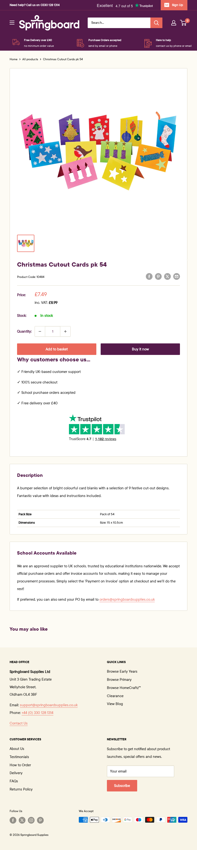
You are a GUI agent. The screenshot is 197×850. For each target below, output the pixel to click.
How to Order (20, 765)
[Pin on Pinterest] (158, 276)
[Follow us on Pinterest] (40, 820)
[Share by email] (176, 276)
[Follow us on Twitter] (22, 820)
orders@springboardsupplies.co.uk (127, 599)
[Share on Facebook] (149, 276)
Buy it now (140, 349)
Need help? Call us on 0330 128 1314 (35, 5)
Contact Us (19, 723)
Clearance (115, 696)
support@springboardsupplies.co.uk (49, 705)
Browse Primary (119, 679)
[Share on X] (167, 276)
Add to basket (57, 349)
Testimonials (19, 757)
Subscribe (122, 786)
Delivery (16, 773)
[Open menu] (12, 22)
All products (30, 59)
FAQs (14, 781)
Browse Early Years (122, 671)
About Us (17, 749)
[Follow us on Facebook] (13, 820)
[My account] (173, 22)
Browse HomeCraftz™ (124, 688)
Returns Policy (21, 789)
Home (14, 59)
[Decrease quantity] (40, 331)
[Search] (156, 23)
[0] (183, 23)
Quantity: (24, 331)
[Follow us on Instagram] (31, 820)
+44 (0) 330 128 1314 (37, 713)
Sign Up (177, 5)
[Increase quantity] (65, 331)
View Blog (115, 704)
